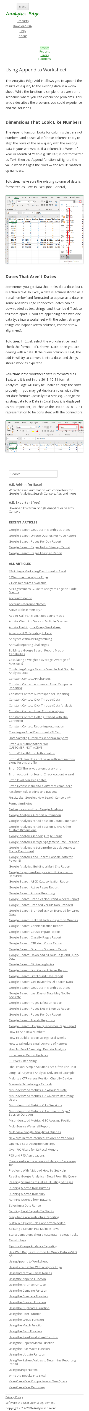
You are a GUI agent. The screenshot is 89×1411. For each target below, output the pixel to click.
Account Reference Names (27, 604)
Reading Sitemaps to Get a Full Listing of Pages (41, 1182)
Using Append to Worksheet (28, 1261)
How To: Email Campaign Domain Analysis (37, 1049)
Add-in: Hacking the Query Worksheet (35, 627)
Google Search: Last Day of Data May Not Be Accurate (39, 995)
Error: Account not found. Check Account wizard (41, 774)
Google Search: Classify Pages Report (35, 937)
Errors (45, 55)
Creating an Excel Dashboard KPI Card (35, 732)
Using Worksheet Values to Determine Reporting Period (42, 1362)
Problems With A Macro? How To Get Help (37, 1170)
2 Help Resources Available (28, 583)
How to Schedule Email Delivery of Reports (38, 1043)
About (23, 36)
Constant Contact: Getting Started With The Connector (38, 719)
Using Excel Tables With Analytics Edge (35, 1267)
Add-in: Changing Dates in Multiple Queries (38, 621)
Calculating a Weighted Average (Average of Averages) (39, 661)
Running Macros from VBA (27, 1194)
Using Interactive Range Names (30, 1273)
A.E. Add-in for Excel (25, 484)
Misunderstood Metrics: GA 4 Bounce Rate (38, 1090)
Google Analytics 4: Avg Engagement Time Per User (44, 842)
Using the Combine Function (28, 1290)
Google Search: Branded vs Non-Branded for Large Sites (44, 912)
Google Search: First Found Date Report (36, 976)
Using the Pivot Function (25, 1331)
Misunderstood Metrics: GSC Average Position (40, 1120)
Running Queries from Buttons (30, 1199)
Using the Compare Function (28, 1296)
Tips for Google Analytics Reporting (33, 1246)
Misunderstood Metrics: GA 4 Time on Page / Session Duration (39, 1113)
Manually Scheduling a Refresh (30, 1084)
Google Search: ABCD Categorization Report (39, 881)
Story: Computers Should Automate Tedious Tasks (43, 1234)
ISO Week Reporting (23, 1061)
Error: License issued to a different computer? (40, 786)
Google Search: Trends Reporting (32, 1020)
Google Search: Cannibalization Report (36, 926)
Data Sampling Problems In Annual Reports (38, 738)
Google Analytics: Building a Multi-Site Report (39, 866)
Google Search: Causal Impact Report (34, 932)
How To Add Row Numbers (27, 1032)
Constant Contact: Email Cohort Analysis (36, 711)
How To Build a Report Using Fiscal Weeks (37, 1038)
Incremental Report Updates (28, 1055)
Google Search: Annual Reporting (32, 893)
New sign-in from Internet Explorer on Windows (41, 1138)
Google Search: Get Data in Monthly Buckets (39, 530)
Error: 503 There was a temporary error (36, 768)
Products (23, 21)
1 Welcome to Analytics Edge (28, 577)
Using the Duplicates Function (29, 1308)
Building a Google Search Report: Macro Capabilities (36, 652)
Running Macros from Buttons (29, 1188)
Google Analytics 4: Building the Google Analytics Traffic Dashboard (42, 849)
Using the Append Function (27, 1279)
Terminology (17, 1240)
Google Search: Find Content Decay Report (38, 970)
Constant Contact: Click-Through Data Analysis (40, 705)
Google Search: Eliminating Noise (31, 964)
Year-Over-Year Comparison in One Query (38, 1381)
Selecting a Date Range (25, 1205)
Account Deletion (20, 598)
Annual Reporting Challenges (29, 645)
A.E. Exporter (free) (24, 502)
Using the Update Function (27, 1354)
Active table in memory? (25, 610)
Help (23, 31)
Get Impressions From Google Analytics (36, 809)
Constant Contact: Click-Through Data (34, 699)
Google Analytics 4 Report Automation (35, 815)
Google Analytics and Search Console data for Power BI (41, 859)
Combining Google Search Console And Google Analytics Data (41, 671)
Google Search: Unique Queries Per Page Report (42, 535)
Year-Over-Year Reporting (26, 1387)
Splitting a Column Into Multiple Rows (34, 1229)
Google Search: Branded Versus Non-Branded (41, 905)
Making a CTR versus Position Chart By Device (40, 1078)
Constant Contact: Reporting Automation (36, 726)
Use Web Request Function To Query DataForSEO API (43, 1254)
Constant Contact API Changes (30, 679)
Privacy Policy (14, 1397)
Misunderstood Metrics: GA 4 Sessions (35, 1105)
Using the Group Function (26, 1320)
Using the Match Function (26, 1325)
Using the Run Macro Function (29, 1349)
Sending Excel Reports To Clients (31, 1211)
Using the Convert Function (27, 1302)
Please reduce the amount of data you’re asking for (42, 1163)
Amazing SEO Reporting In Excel (30, 633)
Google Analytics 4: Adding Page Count (35, 836)
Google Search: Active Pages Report (33, 887)
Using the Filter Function (25, 1314)
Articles (44, 48)
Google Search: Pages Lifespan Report (35, 553)
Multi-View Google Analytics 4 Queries (35, 1132)
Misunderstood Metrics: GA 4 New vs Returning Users (41, 1098)
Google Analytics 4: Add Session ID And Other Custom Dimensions (40, 828)
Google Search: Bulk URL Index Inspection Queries (43, 920)
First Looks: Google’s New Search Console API (40, 797)
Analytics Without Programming (30, 639)
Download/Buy (22, 26)
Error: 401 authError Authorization (32, 753)
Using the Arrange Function (27, 1285)
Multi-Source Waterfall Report (29, 1126)
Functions (44, 59)
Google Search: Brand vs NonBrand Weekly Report (44, 899)
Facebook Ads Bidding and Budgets (33, 792)
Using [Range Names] (24, 1370)
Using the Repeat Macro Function (31, 1343)
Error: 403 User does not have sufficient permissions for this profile (42, 761)
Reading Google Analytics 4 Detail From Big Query (43, 1176)
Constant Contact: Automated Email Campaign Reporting (40, 686)
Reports (44, 51)
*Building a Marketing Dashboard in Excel (37, 571)
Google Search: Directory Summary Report (38, 949)
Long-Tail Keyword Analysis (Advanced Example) (42, 1073)
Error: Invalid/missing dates (28, 780)
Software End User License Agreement (30, 1403)
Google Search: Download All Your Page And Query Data (44, 957)
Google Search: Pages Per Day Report (35, 541)
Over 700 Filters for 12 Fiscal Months (33, 1149)
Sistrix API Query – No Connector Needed (37, 1223)
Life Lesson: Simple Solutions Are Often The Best (42, 1067)
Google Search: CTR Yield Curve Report (35, 943)
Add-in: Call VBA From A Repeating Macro (37, 616)
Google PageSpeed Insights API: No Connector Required (41, 874)
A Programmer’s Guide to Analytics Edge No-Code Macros (43, 590)
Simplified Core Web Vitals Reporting (34, 1217)
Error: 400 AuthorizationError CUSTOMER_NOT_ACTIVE (28, 746)
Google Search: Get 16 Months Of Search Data (41, 982)
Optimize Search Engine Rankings (32, 1144)
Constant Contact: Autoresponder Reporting (39, 694)
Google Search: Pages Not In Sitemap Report (39, 547)
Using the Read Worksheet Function (33, 1337)
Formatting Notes (20, 803)
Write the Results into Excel (27, 1375)
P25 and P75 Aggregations (27, 1155)
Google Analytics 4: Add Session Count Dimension (43, 821)
